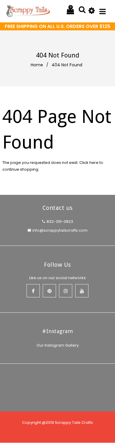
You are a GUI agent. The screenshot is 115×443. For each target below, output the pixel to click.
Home (37, 65)
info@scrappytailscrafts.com (60, 230)
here (93, 162)
